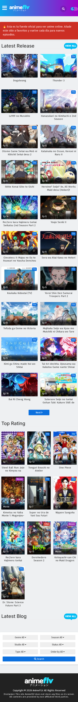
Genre (19, 637)
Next (38, 412)
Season (56, 637)
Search (40, 659)
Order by (57, 651)
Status (57, 644)
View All (70, 45)
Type (19, 651)
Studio (19, 644)
